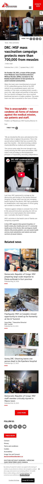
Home (6, 42)
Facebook (6, 427)
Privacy (6, 443)
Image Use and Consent (12, 454)
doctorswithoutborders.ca (13, 456)
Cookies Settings (14, 480)
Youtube (24, 427)
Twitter (20, 427)
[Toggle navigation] (30, 7)
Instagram (10, 427)
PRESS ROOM (10, 436)
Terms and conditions (11, 446)
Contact (6, 441)
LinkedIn (15, 427)
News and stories (14, 42)
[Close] (39, 469)
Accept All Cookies (28, 480)
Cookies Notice (24, 475)
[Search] (41, 13)
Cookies (6, 449)
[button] (41, 23)
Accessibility (8, 452)
